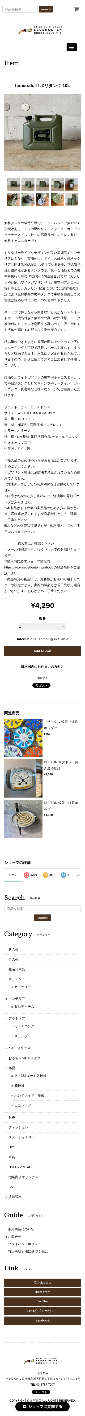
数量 (42, 619)
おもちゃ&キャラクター (26, 1058)
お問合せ (14, 1237)
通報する (42, 678)
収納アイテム (24, 1006)
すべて (13, 875)
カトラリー (22, 987)
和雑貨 (19, 1085)
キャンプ (21, 1036)
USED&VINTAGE (21, 1167)
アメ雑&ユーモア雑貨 (30, 1076)
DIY (11, 1147)
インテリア (16, 998)
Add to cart (42, 651)
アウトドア (16, 1018)
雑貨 (11, 1068)
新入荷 (13, 949)
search (46, 9)
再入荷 (13, 959)
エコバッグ (22, 1105)
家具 (11, 1157)
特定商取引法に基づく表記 (28, 1251)
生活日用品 (16, 969)
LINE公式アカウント (42, 1311)
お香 (11, 1117)
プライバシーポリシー (24, 1244)
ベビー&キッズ (19, 1048)
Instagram (43, 1292)
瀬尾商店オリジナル (23, 1177)
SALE (12, 1187)
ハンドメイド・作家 (29, 1095)
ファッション (18, 1127)
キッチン (15, 979)
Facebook (43, 1320)
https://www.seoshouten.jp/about (28, 567)
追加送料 (15, 1197)
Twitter (42, 1301)
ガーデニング (24, 1026)
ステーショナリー (21, 1137)
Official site (42, 1282)
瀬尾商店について (21, 1229)
